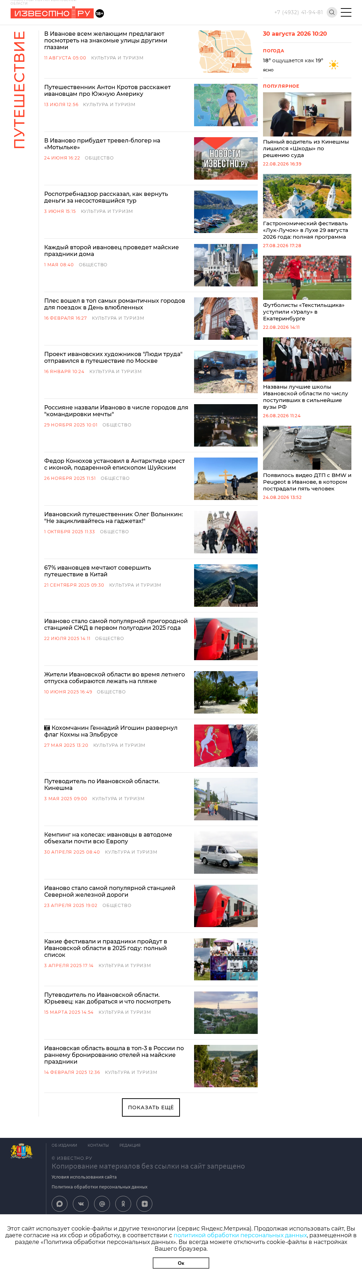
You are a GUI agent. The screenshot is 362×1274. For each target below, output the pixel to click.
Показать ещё (151, 1107)
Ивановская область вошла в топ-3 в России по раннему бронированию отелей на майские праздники (114, 1055)
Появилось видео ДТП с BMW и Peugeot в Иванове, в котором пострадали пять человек (307, 482)
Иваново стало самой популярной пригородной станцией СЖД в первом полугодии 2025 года (116, 624)
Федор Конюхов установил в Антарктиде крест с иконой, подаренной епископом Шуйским (114, 464)
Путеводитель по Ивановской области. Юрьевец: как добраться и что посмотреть (107, 998)
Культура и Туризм (117, 57)
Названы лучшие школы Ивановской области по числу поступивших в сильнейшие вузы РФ (305, 396)
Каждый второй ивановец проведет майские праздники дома (111, 250)
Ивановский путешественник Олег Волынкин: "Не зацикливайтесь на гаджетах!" (113, 517)
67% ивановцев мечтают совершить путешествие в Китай (97, 571)
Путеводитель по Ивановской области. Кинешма (102, 784)
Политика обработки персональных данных (99, 1186)
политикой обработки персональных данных (240, 1235)
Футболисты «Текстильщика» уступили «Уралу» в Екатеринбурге (304, 312)
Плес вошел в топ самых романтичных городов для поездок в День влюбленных (114, 304)
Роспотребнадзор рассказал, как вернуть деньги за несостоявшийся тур (106, 197)
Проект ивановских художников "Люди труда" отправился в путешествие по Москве (113, 357)
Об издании (64, 1145)
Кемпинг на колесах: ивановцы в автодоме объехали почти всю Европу (108, 838)
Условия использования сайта (84, 1177)
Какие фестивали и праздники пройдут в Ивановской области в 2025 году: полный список (105, 948)
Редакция (129, 1145)
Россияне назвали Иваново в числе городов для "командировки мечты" (116, 411)
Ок (181, 1263)
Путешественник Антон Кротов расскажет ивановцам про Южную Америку (107, 90)
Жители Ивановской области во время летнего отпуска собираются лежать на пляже (114, 678)
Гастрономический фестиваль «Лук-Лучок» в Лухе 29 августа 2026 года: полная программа (305, 230)
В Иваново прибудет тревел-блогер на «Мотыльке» (102, 144)
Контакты (98, 1145)
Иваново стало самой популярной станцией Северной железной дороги (109, 891)
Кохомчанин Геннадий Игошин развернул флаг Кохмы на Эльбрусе (110, 731)
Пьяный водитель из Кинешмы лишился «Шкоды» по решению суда (306, 148)
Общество (99, 158)
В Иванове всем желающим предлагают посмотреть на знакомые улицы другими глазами (105, 40)
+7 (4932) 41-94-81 (298, 12)
